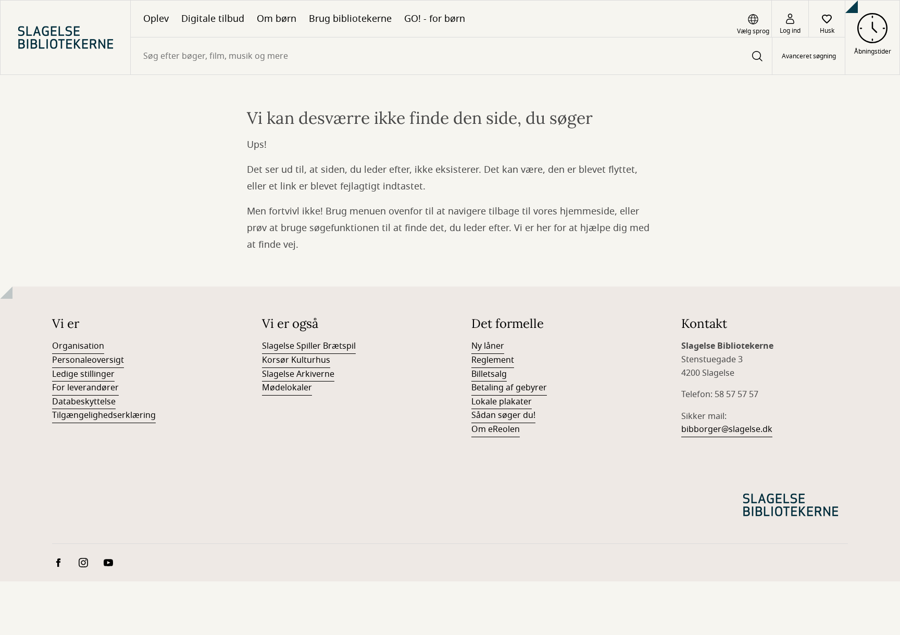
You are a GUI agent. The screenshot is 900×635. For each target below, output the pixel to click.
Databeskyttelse (84, 402)
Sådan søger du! (503, 415)
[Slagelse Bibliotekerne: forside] (65, 37)
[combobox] (451, 55)
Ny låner (487, 346)
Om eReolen (495, 429)
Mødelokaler (287, 388)
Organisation (78, 346)
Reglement (492, 360)
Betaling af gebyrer (509, 388)
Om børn (276, 19)
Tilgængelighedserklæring (104, 415)
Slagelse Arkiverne (298, 374)
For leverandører (85, 388)
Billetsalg (489, 374)
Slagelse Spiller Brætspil (309, 346)
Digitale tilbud (212, 19)
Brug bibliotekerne (350, 19)
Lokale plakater (501, 402)
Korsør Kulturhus (296, 360)
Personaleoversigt (88, 360)
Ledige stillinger (83, 374)
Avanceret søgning (809, 56)
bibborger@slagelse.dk (726, 429)
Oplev (156, 19)
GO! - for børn (434, 19)
